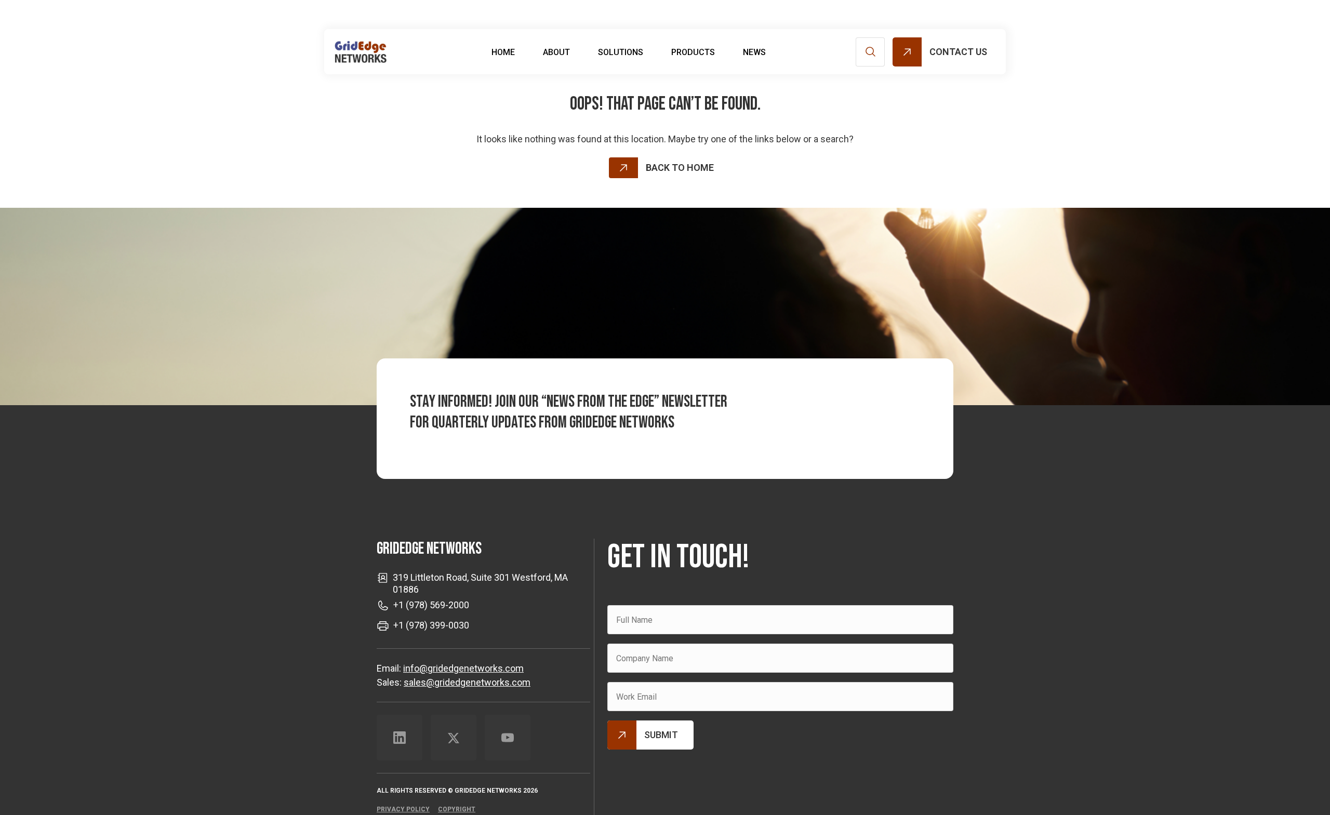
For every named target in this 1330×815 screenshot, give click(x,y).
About (556, 52)
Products (693, 52)
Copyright (456, 809)
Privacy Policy (403, 809)
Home (503, 52)
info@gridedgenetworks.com (463, 668)
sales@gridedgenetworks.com (467, 682)
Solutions (620, 52)
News (754, 52)
